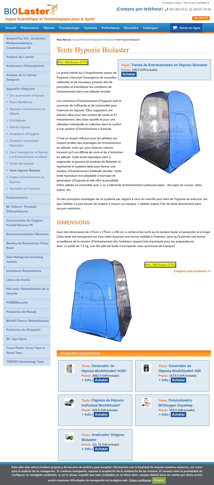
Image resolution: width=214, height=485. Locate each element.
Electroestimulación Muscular (27, 234)
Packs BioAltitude (20, 102)
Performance (111, 27)
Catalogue (150, 27)
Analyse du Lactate (20, 56)
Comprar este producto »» (192, 271)
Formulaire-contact (172, 2)
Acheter (128, 74)
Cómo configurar (139, 480)
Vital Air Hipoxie (19, 127)
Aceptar (159, 480)
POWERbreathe (17, 302)
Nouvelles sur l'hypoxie (24, 188)
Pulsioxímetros (17, 197)
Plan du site (189, 2)
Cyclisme (90, 27)
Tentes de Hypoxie (21, 163)
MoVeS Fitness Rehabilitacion (27, 320)
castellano (202, 2)
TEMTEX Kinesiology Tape (25, 361)
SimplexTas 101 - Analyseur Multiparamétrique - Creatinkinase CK (25, 43)
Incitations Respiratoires (23, 270)
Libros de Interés (18, 279)
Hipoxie (48, 27)
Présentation (30, 27)
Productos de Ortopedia (23, 329)
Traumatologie (69, 27)
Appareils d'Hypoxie (103, 39)
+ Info (86, 380)
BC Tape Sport (16, 339)
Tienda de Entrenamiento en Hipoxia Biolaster (169, 65)
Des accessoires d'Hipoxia (26, 95)
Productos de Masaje (21, 311)
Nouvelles (131, 27)
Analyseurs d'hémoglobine (25, 65)
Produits (86, 39)
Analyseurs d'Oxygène (24, 133)
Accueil (10, 27)
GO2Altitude (17, 120)
